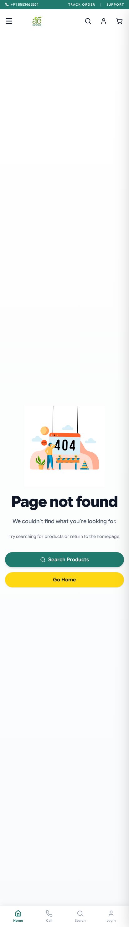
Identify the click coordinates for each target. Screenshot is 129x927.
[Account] (103, 21)
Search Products (68, 560)
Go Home (64, 580)
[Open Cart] (119, 21)
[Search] (88, 21)
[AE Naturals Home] (37, 21)
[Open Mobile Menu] (9, 21)
